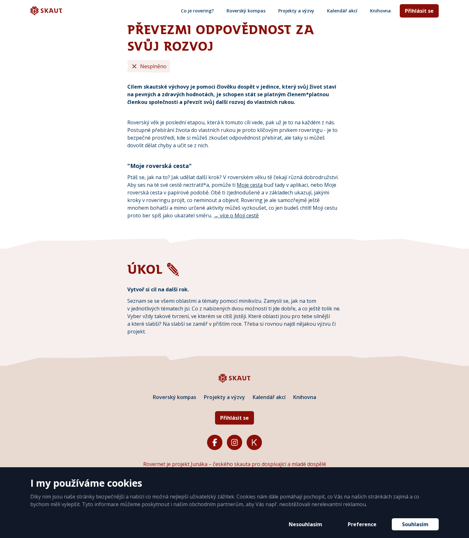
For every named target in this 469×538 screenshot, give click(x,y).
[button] (305, 524)
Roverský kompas (246, 11)
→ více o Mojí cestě (236, 215)
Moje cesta (250, 184)
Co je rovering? (197, 11)
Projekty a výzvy (296, 11)
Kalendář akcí (342, 11)
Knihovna (380, 11)
